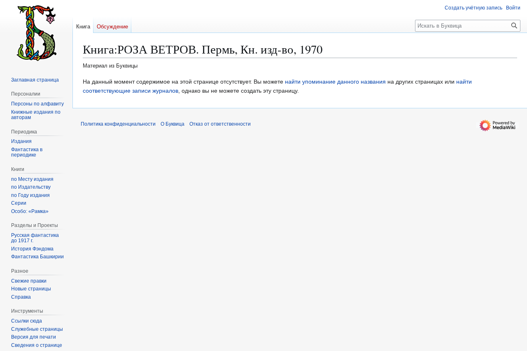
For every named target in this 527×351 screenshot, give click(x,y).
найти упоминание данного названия (335, 81)
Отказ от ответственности (220, 124)
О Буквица (172, 124)
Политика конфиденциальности (118, 124)
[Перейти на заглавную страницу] (36, 33)
